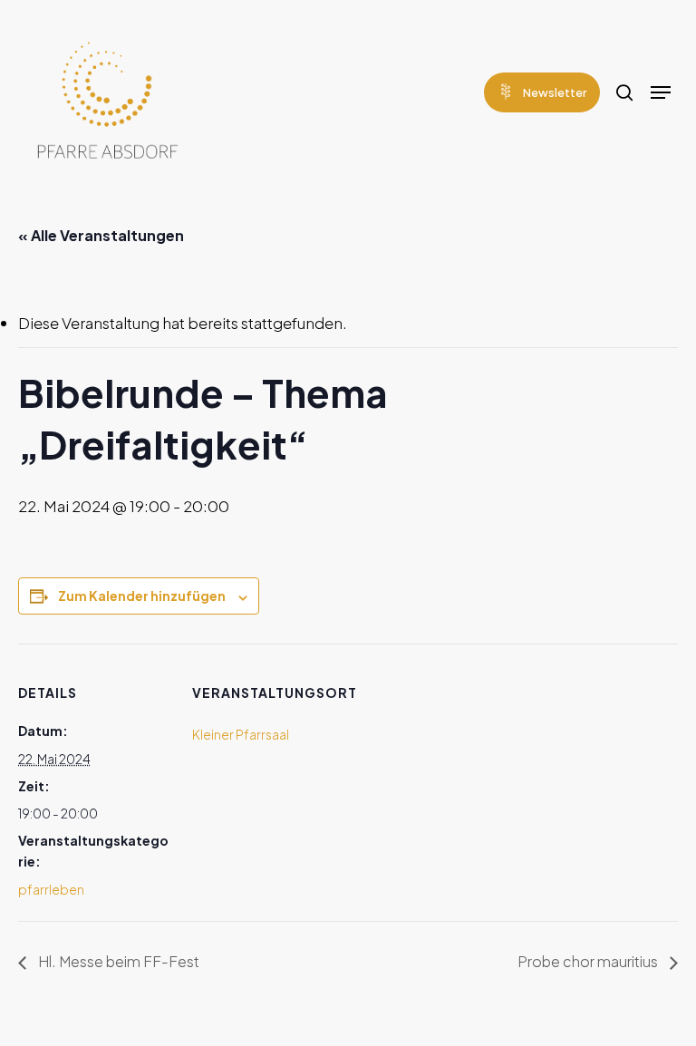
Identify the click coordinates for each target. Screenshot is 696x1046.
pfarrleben (51, 889)
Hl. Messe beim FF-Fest (117, 961)
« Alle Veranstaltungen (101, 235)
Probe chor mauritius (589, 961)
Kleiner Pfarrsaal (240, 734)
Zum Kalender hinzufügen (142, 595)
